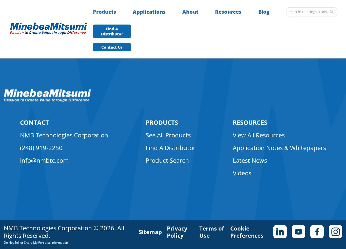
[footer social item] (280, 231)
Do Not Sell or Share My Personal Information (36, 242)
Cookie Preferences (246, 232)
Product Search (167, 160)
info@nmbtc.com (44, 160)
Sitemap (150, 231)
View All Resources (259, 135)
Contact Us (112, 47)
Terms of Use (211, 232)
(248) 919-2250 (41, 147)
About (190, 11)
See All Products (168, 135)
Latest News (250, 160)
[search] (332, 11)
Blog (264, 11)
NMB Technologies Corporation (64, 135)
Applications (149, 11)
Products (104, 11)
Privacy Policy (177, 232)
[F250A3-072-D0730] (51, 29)
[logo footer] (47, 100)
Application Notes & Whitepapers (279, 147)
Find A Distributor (112, 31)
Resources (228, 11)
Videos (242, 173)
